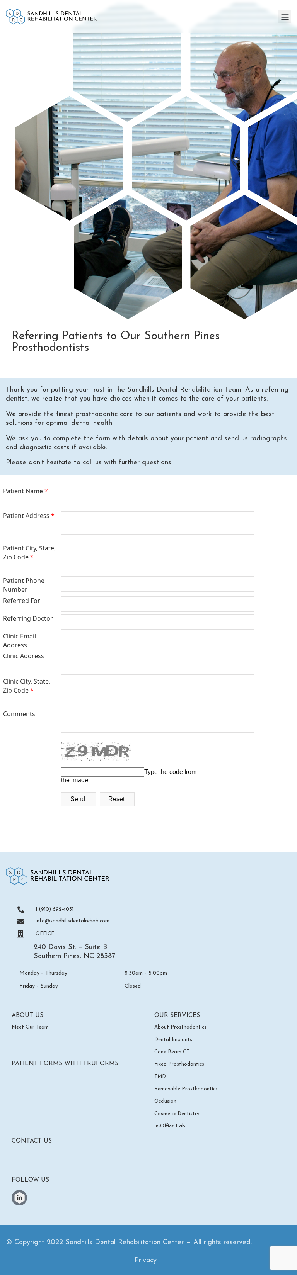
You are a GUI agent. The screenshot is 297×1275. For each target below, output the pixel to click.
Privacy (146, 1260)
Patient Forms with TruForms (66, 1064)
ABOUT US (27, 1015)
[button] (284, 16)
